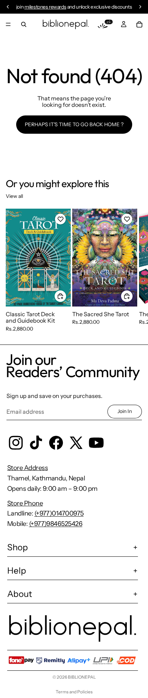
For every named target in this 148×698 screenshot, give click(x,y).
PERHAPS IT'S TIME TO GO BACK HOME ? (74, 124)
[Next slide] (134, 270)
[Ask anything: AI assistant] (105, 24)
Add (66, 296)
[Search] (24, 24)
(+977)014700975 (59, 513)
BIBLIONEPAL (82, 677)
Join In (124, 411)
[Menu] (8, 24)
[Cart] (139, 24)
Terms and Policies (74, 691)
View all (14, 196)
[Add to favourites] (60, 219)
